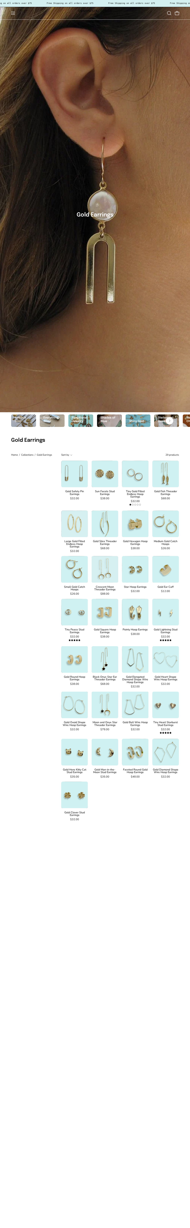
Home (14, 455)
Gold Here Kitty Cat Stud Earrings (74, 771)
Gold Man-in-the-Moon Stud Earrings (105, 771)
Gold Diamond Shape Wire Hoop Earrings (165, 771)
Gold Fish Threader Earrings (165, 492)
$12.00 (165, 591)
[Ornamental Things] (95, 13)
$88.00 (104, 593)
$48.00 (135, 776)
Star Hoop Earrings (135, 587)
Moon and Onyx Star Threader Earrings (105, 723)
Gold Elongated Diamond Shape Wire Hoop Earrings (135, 679)
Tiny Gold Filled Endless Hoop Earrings (135, 494)
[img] (135, 505)
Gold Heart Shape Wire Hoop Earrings (165, 678)
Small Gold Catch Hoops (74, 588)
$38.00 (104, 498)
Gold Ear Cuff (166, 587)
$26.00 (165, 548)
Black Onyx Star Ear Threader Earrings (105, 678)
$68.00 (165, 498)
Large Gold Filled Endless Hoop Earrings (74, 544)
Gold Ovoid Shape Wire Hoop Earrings (74, 723)
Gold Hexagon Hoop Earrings (135, 542)
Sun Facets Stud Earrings (105, 492)
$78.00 (104, 729)
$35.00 (74, 776)
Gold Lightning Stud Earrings (165, 631)
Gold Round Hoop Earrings (74, 678)
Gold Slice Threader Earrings (105, 542)
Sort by (65, 455)
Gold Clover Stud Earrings (74, 814)
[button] (168, 13)
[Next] (169, 420)
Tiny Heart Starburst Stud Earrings (165, 723)
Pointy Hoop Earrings (135, 629)
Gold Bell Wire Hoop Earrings (135, 723)
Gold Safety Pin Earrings (74, 492)
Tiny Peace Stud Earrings (74, 631)
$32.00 (74, 498)
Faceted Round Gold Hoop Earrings (135, 771)
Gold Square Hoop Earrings (105, 631)
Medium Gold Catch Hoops (165, 542)
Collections (27, 455)
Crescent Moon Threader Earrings (105, 588)
